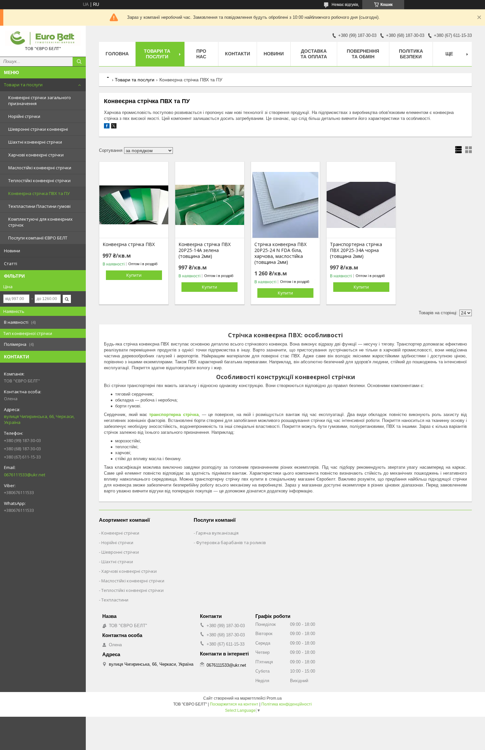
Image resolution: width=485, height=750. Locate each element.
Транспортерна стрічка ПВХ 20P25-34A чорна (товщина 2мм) (356, 250)
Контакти (237, 53)
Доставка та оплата (314, 53)
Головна (117, 53)
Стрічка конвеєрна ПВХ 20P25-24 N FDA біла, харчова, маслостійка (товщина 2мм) (280, 253)
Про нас (201, 53)
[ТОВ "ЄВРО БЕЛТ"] (43, 38)
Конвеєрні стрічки (120, 533)
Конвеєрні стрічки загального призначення (39, 100)
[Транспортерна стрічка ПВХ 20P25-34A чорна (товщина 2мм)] (361, 205)
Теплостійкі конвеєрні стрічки (39, 180)
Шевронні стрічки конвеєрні (38, 129)
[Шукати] (79, 62)
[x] (113, 127)
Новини (12, 251)
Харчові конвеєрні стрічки (36, 155)
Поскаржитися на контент (234, 704)
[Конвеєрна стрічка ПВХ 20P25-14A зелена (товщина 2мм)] (209, 205)
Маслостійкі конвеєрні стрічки (39, 168)
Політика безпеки (411, 53)
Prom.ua (274, 698)
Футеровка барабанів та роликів (231, 542)
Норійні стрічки (24, 116)
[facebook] (107, 127)
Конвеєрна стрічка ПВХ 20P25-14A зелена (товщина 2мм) (204, 250)
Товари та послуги (23, 85)
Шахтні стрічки (117, 562)
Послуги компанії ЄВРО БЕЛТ (37, 238)
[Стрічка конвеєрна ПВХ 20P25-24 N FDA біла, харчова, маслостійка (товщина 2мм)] (285, 205)
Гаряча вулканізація (217, 533)
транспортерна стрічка (173, 414)
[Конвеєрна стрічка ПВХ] (133, 205)
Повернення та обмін (363, 53)
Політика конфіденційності (286, 704)
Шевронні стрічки (120, 552)
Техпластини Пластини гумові (39, 206)
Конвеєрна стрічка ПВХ (129, 244)
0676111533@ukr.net (24, 475)
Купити (134, 275)
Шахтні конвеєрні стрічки (35, 142)
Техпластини (114, 600)
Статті (10, 263)
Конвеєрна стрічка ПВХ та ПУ (39, 193)
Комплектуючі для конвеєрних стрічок (40, 222)
